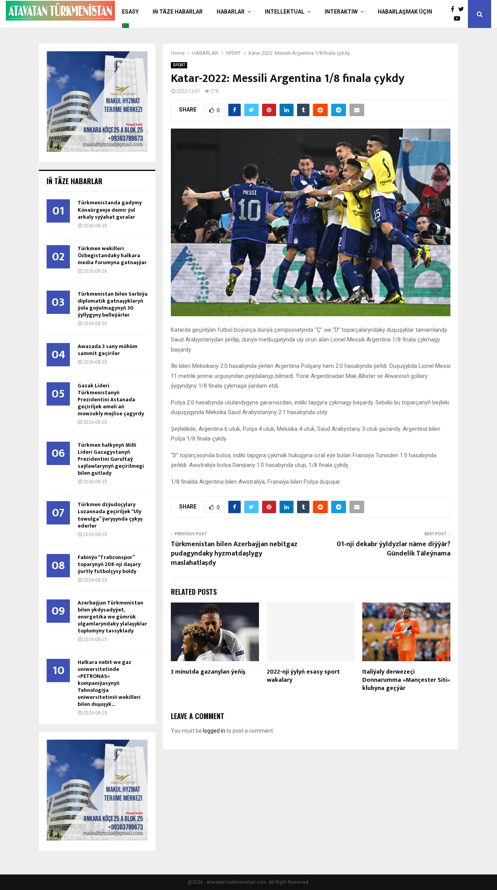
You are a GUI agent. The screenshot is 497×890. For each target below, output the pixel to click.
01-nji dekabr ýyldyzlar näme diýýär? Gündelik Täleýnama (393, 548)
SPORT (179, 65)
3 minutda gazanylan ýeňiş (208, 672)
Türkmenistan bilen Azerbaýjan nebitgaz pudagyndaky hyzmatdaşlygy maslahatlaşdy (234, 553)
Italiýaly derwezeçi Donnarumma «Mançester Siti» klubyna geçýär (406, 680)
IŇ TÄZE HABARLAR (178, 12)
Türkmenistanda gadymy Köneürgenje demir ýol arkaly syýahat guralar (110, 209)
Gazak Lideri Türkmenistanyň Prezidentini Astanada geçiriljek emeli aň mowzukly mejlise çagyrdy (111, 399)
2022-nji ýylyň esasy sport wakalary (303, 676)
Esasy (130, 12)
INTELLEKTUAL (284, 12)
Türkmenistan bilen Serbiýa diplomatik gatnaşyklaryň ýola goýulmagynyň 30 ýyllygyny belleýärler (113, 304)
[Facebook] (454, 9)
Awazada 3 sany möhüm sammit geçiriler (107, 350)
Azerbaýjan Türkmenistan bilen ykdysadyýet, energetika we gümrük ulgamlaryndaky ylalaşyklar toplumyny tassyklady (112, 616)
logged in (214, 731)
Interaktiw (341, 12)
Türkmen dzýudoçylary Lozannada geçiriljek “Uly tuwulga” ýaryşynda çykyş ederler (110, 515)
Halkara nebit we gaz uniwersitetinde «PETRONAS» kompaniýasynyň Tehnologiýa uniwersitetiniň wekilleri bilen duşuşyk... (109, 683)
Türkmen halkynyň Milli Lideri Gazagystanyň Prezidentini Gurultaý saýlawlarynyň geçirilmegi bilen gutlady (111, 459)
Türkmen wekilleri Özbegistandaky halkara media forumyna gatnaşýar (112, 255)
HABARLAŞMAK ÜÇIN (405, 12)
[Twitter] (463, 9)
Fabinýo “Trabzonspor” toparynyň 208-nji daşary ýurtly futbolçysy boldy (109, 564)
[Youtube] (459, 18)
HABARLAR (231, 12)
